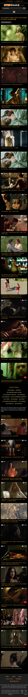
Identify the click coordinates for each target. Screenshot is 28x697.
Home (7, 676)
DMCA (20, 676)
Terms (13, 676)
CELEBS (22, 5)
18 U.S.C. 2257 (9, 679)
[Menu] (14, 11)
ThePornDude (10, 1)
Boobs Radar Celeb (22, 692)
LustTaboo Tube (19, 1)
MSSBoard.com (14, 681)
